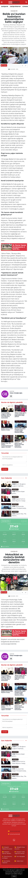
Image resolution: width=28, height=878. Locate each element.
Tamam (14, 876)
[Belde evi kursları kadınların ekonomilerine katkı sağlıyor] (14, 55)
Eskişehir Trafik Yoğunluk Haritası (20, 852)
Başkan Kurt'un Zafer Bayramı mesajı (7, 429)
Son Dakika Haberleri (6, 861)
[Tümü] (26, 478)
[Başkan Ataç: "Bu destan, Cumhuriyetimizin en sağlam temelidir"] (7, 438)
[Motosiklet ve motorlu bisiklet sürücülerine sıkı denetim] (14, 582)
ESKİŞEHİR (4, 6)
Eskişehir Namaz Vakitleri (6, 852)
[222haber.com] (14, 2)
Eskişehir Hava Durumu (20, 848)
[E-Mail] (11, 396)
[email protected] (15, 831)
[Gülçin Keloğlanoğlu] (4, 394)
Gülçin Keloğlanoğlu (16, 393)
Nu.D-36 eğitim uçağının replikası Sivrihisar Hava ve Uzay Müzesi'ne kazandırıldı (6, 415)
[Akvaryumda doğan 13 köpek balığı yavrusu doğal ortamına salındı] (21, 424)
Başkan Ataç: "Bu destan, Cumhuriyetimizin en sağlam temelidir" (7, 445)
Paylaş (4, 65)
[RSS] (14, 840)
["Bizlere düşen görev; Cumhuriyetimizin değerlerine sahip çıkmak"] (21, 408)
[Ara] (26, 2)
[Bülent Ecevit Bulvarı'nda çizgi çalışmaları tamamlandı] (21, 438)
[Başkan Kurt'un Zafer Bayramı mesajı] (7, 424)
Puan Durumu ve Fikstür (7, 857)
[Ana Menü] (1, 2)
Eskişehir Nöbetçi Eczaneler (7, 848)
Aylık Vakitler (5, 546)
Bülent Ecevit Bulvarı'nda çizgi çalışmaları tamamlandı (19, 445)
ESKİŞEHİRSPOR (15, 6)
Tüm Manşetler (20, 856)
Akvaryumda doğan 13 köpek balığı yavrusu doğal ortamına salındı (20, 430)
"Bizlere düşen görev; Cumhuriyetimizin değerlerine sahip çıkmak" (20, 414)
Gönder (4, 469)
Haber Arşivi (20, 861)
